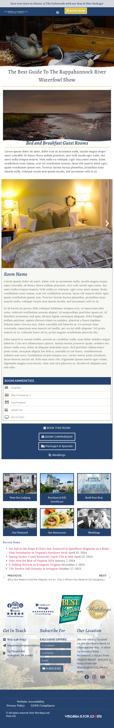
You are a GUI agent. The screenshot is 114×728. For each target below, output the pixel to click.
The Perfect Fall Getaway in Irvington (33, 568)
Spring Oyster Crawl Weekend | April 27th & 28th (41, 556)
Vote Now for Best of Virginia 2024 (31, 560)
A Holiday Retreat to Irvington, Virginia (35, 564)
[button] (57, 12)
